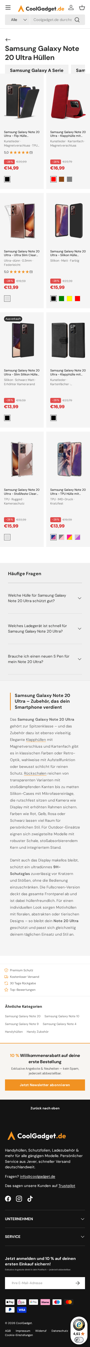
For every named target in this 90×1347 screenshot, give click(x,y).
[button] (82, 7)
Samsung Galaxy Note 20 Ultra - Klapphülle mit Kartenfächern (68, 374)
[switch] (79, 1340)
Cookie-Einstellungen (19, 1335)
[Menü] (8, 7)
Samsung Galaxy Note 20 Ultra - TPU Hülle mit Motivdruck (68, 494)
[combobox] (45, 19)
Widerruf (40, 1331)
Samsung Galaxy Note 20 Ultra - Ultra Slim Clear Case (22, 255)
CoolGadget (24, 1323)
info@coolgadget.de (37, 1176)
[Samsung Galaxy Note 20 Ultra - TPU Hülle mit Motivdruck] (68, 459)
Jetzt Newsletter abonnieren (45, 1085)
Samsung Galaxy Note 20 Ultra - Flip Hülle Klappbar (22, 136)
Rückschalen (35, 773)
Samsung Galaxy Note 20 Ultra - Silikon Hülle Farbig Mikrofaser (68, 255)
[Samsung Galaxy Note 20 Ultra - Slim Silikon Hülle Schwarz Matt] (22, 340)
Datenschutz (60, 1331)
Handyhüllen (14, 1032)
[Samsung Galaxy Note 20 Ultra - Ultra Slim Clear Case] (22, 221)
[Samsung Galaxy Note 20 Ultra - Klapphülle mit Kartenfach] (68, 101)
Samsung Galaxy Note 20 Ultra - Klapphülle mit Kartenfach (68, 136)
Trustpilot (66, 1185)
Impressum (23, 1331)
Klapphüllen (36, 739)
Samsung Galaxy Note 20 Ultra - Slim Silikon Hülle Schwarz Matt (22, 374)
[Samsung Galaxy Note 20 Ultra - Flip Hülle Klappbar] (22, 101)
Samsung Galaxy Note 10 (61, 1016)
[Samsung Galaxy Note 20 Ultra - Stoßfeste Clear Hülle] (22, 459)
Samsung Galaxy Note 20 (22, 1016)
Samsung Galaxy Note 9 (22, 1024)
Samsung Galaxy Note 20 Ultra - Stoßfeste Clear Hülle (22, 494)
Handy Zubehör (38, 1032)
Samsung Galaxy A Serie (37, 70)
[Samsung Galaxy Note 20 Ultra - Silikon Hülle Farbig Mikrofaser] (68, 221)
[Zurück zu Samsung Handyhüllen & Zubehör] (8, 40)
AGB (8, 1331)
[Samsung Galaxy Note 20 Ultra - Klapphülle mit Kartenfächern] (68, 340)
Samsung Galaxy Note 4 (59, 1024)
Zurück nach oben (45, 1108)
